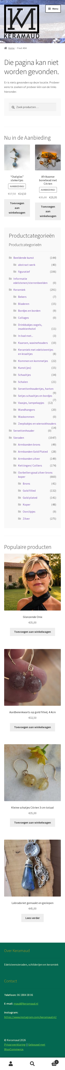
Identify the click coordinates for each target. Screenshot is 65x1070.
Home (11, 48)
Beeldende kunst (23, 257)
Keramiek (19, 289)
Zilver (26, 518)
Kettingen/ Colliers (30, 465)
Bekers (22, 296)
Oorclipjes (29, 511)
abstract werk (26, 265)
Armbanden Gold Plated (33, 451)
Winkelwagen (50, 1060)
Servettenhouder (23, 430)
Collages (23, 317)
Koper (26, 504)
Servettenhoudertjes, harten (35, 388)
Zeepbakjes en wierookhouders (37, 423)
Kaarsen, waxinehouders (33, 343)
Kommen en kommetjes (33, 361)
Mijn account (11, 1064)
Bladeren (23, 304)
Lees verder (32, 918)
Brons (26, 483)
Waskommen (26, 416)
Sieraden (18, 437)
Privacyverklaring (15, 1044)
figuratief (24, 271)
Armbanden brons (29, 444)
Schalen (23, 382)
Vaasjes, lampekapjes (31, 403)
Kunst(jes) (24, 367)
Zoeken (32, 1064)
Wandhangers (26, 409)
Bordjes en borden (29, 310)
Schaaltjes (24, 375)
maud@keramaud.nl (26, 1003)
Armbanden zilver (29, 458)
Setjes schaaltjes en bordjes (35, 396)
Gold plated (30, 497)
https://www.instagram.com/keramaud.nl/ (30, 1017)
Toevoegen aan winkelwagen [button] (17, 207)
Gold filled (29, 490)
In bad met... (25, 336)
